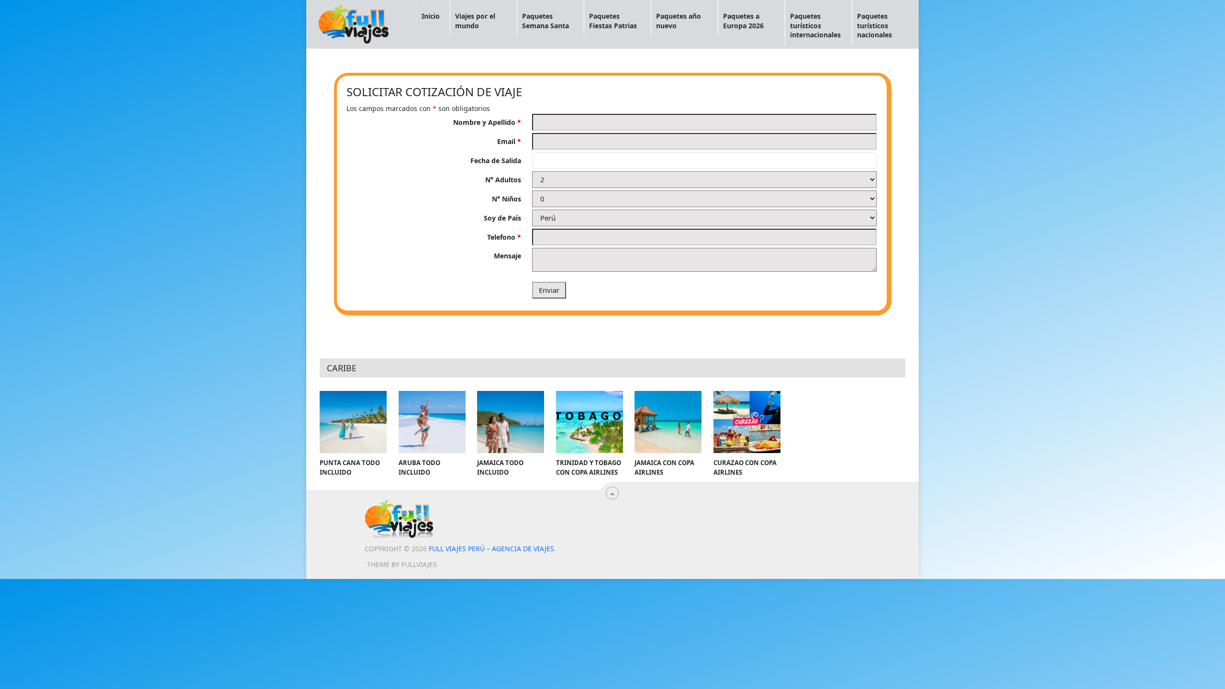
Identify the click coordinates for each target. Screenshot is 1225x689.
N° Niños (506, 198)
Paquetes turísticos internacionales (815, 25)
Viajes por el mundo (475, 20)
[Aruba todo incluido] (432, 422)
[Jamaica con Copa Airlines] (668, 422)
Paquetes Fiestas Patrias (613, 20)
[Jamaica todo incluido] (510, 422)
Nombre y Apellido (487, 122)
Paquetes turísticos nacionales (874, 25)
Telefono (504, 237)
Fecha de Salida (495, 160)
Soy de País (502, 217)
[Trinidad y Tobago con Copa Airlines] (589, 422)
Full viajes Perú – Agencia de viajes (491, 548)
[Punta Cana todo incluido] (353, 422)
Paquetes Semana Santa (545, 20)
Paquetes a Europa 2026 (743, 20)
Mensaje (507, 255)
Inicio (431, 16)
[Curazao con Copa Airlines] (746, 422)
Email (509, 141)
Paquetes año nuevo (678, 20)
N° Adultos (503, 179)
